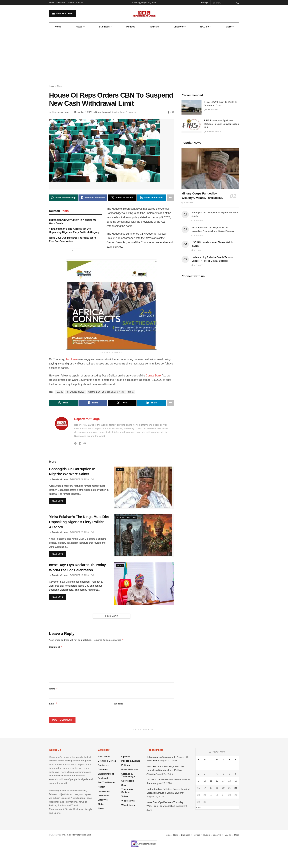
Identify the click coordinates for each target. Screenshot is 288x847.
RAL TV (204, 26)
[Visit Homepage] (144, 13)
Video (124, 796)
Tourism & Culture (127, 790)
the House (72, 359)
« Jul (198, 807)
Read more (59, 501)
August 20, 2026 (80, 532)
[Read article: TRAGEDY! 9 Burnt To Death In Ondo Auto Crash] (192, 107)
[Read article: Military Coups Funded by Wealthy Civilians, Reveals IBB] (210, 168)
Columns (103, 769)
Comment (55, 646)
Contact (79, 2)
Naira (131, 392)
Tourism (154, 26)
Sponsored (127, 780)
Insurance (103, 795)
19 (217, 788)
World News (128, 805)
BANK (60, 392)
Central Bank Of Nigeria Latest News (106, 392)
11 (211, 781)
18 (211, 788)
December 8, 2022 (83, 112)
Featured (106, 112)
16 (198, 788)
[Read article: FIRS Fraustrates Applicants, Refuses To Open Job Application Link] (192, 126)
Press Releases (130, 769)
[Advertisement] (144, 56)
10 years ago (213, 132)
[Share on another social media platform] (170, 197)
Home (57, 26)
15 (235, 781)
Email (53, 703)
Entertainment (106, 773)
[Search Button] (237, 2)
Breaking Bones (107, 760)
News (79, 26)
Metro (101, 804)
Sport (124, 785)
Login (205, 2)
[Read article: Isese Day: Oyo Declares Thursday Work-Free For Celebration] (144, 583)
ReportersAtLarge (60, 112)
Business (104, 26)
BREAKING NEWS (75, 392)
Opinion (125, 756)
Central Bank (153, 375)
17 (205, 788)
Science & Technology (128, 775)
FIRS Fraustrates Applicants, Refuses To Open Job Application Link (221, 124)
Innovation (104, 791)
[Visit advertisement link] (111, 301)
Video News (128, 800)
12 (217, 781)
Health (101, 786)
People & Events (130, 760)
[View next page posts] (78, 250)
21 (229, 788)
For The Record (126, 517)
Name (53, 688)
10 (205, 781)
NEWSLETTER (64, 13)
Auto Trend (104, 756)
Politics (130, 26)
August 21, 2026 (80, 479)
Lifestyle (179, 26)
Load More (111, 616)
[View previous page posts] (72, 250)
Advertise (60, 2)
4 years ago (212, 110)
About (51, 2)
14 (229, 781)
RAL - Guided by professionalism (76, 835)
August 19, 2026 (80, 575)
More (229, 26)
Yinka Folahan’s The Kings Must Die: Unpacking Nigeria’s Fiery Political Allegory (79, 522)
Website (118, 703)
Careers (70, 2)
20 (223, 788)
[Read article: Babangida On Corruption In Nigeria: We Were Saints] (144, 488)
